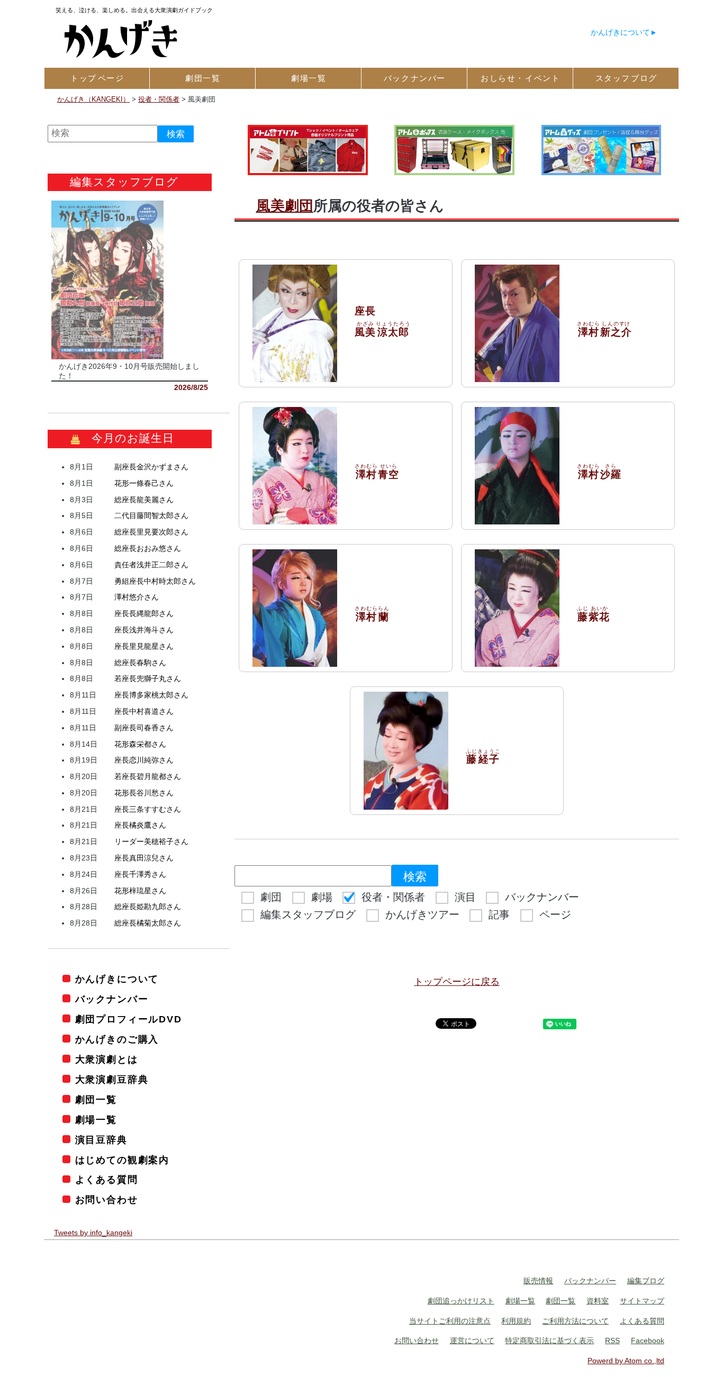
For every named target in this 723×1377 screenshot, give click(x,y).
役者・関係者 (393, 897)
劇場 (321, 897)
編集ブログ (645, 1280)
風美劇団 (284, 206)
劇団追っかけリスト (461, 1301)
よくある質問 (106, 1179)
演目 (465, 897)
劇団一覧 (96, 1099)
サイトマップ (642, 1301)
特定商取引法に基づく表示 (549, 1340)
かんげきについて (620, 32)
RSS (612, 1340)
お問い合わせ (106, 1199)
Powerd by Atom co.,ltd (626, 1360)
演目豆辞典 (101, 1140)
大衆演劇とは (106, 1059)
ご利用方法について (575, 1321)
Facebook (647, 1340)
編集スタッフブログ (308, 914)
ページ (555, 914)
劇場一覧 (96, 1120)
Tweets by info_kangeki (93, 1232)
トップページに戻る (457, 981)
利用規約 (516, 1321)
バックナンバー (542, 897)
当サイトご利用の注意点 (450, 1321)
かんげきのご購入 (117, 1039)
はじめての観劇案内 (122, 1160)
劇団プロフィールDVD (128, 1019)
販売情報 (538, 1280)
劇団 (271, 897)
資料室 (597, 1301)
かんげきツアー (422, 914)
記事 (499, 914)
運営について (472, 1340)
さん (151, 467)
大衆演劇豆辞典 (111, 1079)
